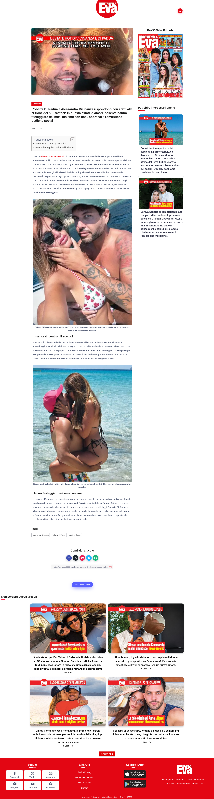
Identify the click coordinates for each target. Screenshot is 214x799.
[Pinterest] (50, 785)
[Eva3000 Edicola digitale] (160, 66)
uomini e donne (75, 535)
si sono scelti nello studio (53, 156)
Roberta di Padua (58, 535)
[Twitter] (32, 774)
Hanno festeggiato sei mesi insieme (54, 147)
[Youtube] (32, 785)
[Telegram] (14, 785)
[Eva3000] (107, 9)
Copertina (37, 104)
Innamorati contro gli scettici (50, 143)
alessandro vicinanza (41, 535)
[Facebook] (14, 774)
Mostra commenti (82, 584)
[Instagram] (50, 774)
